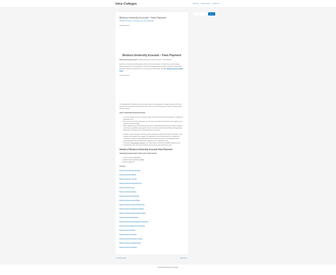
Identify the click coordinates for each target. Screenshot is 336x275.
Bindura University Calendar (128, 247)
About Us (195, 3)
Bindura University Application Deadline (131, 209)
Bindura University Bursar (127, 230)
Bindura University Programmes (129, 196)
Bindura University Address (127, 191)
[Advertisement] (151, 39)
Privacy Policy (205, 3)
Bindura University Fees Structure (129, 170)
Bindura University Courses (127, 234)
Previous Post (121, 258)
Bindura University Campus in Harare (130, 238)
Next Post (184, 258)
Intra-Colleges (126, 3)
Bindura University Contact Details (130, 243)
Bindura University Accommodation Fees (132, 204)
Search (211, 14)
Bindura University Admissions (128, 217)
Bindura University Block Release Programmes (133, 221)
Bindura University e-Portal (127, 179)
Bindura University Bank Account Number (132, 226)
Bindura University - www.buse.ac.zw (131, 21)
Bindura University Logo (126, 187)
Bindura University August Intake (129, 200)
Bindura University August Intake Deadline (132, 213)
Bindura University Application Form (130, 183)
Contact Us (215, 3)
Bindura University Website (127, 174)
